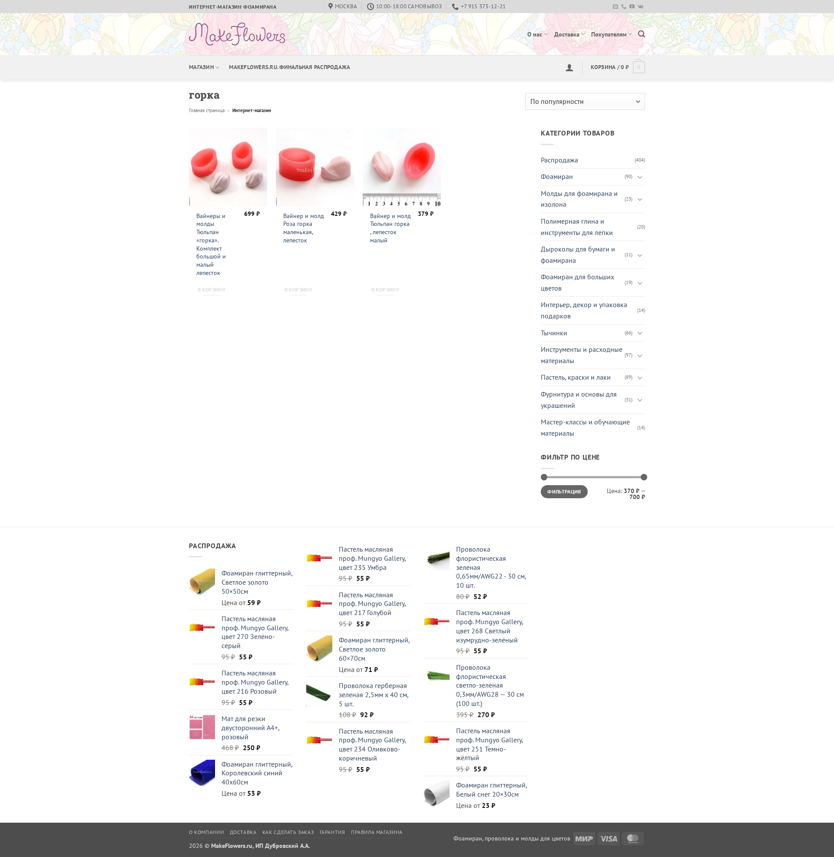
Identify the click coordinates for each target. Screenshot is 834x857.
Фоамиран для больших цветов (577, 282)
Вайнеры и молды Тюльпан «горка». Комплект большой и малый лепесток (211, 244)
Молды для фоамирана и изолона (579, 199)
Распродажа (559, 160)
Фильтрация (564, 491)
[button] (641, 34)
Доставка (566, 34)
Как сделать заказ (288, 832)
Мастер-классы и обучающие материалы (585, 427)
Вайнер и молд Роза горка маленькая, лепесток (303, 228)
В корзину (211, 289)
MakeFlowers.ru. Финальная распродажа (289, 67)
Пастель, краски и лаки (576, 377)
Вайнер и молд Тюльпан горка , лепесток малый (390, 228)
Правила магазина (377, 832)
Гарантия (332, 832)
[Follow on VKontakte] (640, 7)
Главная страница (207, 110)
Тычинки (554, 332)
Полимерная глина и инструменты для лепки (577, 227)
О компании (206, 832)
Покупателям (608, 34)
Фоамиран (557, 176)
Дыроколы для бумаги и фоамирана (578, 255)
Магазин (201, 67)
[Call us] (623, 7)
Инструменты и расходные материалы (581, 355)
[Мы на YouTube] (632, 7)
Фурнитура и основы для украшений (579, 400)
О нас (534, 34)
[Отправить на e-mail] (615, 7)
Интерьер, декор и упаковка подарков (584, 310)
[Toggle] (640, 177)
